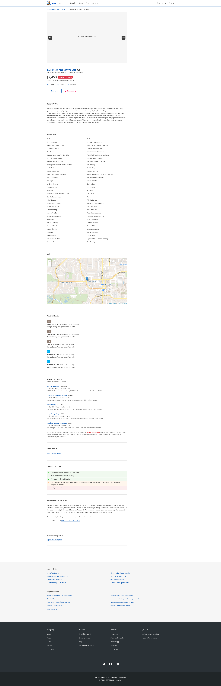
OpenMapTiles (112, 303)
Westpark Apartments (54, 605)
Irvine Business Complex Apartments (59, 596)
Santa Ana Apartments (54, 579)
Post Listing (161, 3)
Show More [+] (52, 609)
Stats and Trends (117, 638)
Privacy (49, 645)
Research (114, 634)
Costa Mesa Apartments (118, 576)
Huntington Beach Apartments (57, 576)
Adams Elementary (54, 386)
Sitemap (113, 645)
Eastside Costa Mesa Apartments (121, 596)
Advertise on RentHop (150, 634)
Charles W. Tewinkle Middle (57, 395)
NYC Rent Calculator (86, 645)
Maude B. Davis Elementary (57, 423)
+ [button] (50, 261)
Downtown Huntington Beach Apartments (125, 599)
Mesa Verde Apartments (55, 453)
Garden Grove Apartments (119, 583)
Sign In (171, 3)
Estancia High (51, 405)
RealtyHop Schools (93, 432)
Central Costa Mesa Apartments (121, 605)
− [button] (50, 264)
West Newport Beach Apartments (58, 602)
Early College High (53, 414)
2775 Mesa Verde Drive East (62, 69)
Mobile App (114, 642)
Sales (81, 3)
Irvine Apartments (53, 573)
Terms (49, 642)
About (49, 634)
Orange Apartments (117, 579)
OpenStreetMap (122, 303)
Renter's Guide (84, 638)
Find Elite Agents (85, 634)
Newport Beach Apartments (120, 573)
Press (49, 638)
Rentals (73, 3)
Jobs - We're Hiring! (149, 638)
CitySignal (114, 649)
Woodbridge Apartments (55, 599)
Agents (95, 3)
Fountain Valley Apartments (56, 583)
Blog (87, 3)
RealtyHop (50, 649)
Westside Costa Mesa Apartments (122, 602)
